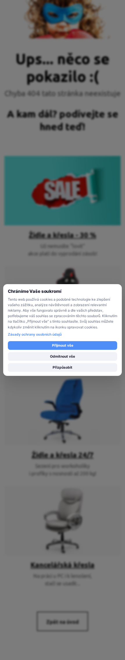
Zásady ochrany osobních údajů (35, 334)
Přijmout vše (62, 345)
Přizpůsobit (62, 367)
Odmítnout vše (62, 356)
